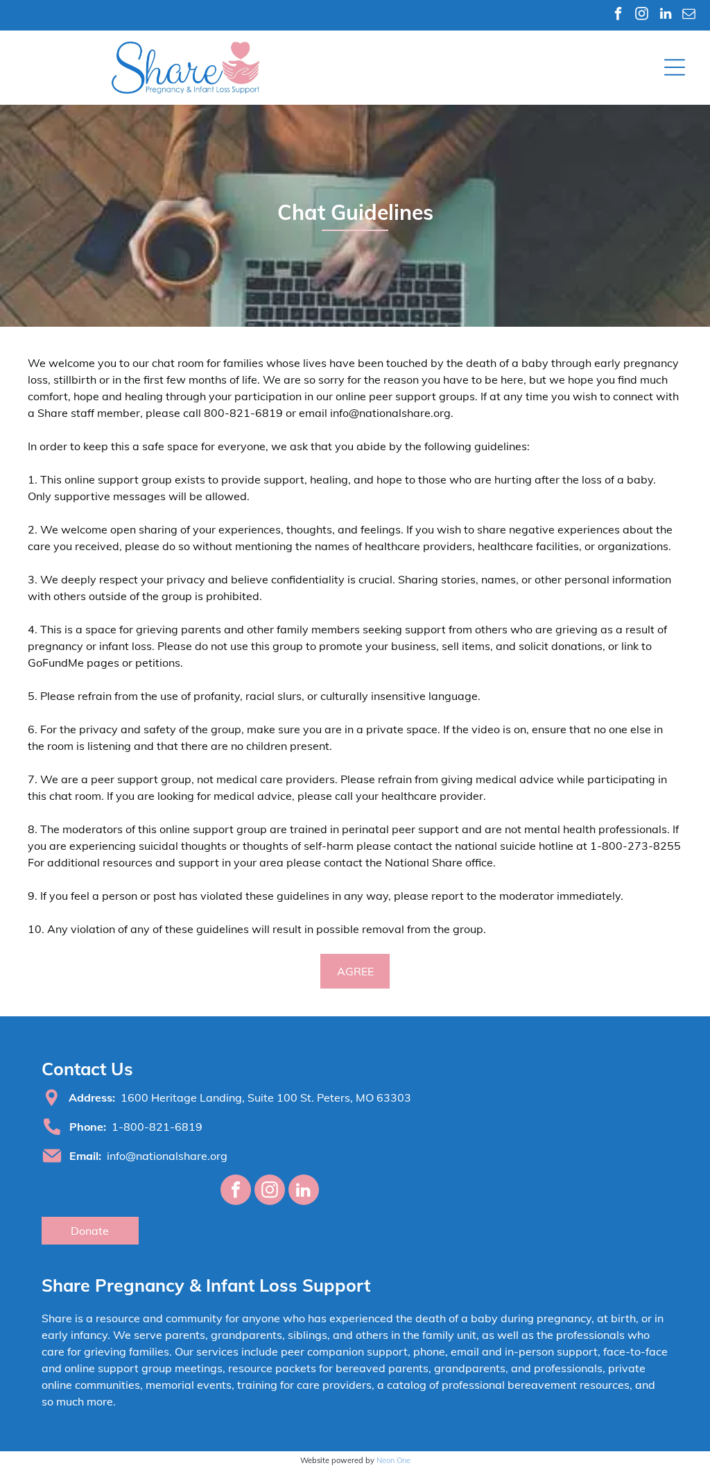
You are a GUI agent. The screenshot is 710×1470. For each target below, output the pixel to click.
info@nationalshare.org (167, 1156)
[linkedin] (665, 15)
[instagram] (642, 15)
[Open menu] (674, 67)
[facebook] (618, 15)
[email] (689, 15)
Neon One (393, 1460)
